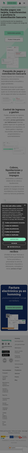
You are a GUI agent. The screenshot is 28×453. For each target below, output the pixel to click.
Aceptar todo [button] (14, 239)
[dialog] (14, 226)
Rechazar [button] (14, 243)
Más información (19, 219)
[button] (14, 247)
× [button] (24, 205)
